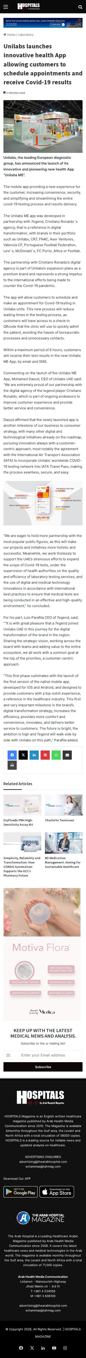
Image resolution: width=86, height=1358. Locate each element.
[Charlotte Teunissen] (64, 805)
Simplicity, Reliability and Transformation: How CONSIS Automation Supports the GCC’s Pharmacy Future (21, 866)
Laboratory (25, 34)
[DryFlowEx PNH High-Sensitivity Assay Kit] (22, 805)
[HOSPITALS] (29, 6)
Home (11, 34)
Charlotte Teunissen (59, 820)
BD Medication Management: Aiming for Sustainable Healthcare (62, 862)
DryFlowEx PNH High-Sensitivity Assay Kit (18, 822)
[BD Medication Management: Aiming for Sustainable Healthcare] (64, 843)
